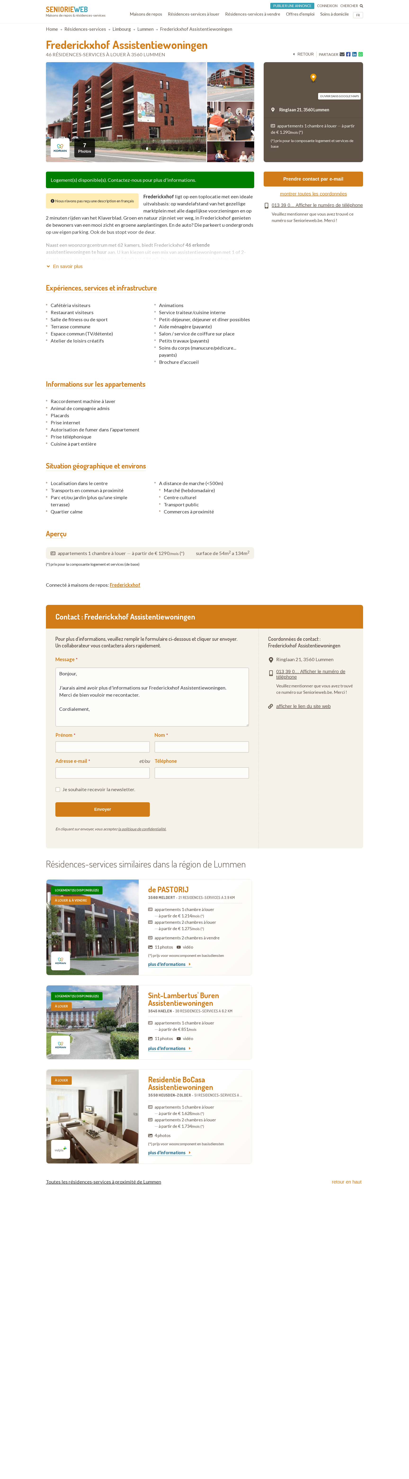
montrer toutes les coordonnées (313, 193)
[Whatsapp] (360, 54)
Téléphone (166, 761)
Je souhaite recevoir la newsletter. (98, 789)
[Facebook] (348, 54)
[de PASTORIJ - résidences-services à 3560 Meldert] (92, 927)
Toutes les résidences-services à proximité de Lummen (103, 1181)
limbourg (121, 29)
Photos (84, 147)
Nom (160, 735)
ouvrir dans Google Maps (339, 96)
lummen (145, 29)
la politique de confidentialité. (142, 829)
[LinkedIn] (354, 54)
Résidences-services (85, 29)
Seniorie (67, 9)
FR (358, 15)
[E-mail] (342, 54)
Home (52, 29)
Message (65, 659)
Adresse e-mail (71, 761)
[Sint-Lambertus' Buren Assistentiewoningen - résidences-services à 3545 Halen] (92, 1022)
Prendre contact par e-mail (313, 179)
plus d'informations (167, 964)
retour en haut (347, 1181)
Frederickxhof (125, 585)
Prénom (63, 735)
